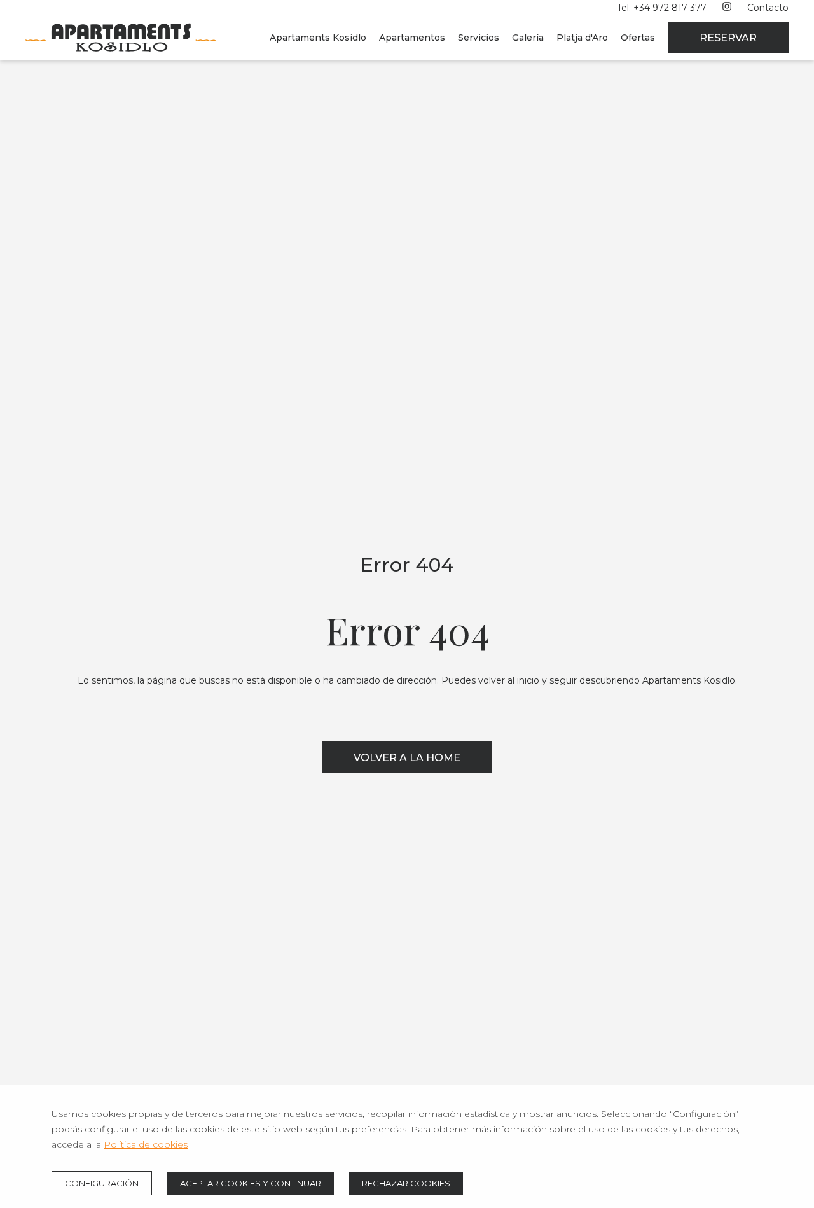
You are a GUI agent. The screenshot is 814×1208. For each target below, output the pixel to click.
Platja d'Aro (582, 37)
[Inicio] (120, 56)
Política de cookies (146, 1144)
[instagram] (726, 7)
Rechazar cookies (406, 1183)
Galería (528, 37)
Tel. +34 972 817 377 (662, 7)
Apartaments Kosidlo (318, 37)
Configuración (102, 1183)
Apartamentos (412, 37)
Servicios (478, 37)
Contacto (768, 7)
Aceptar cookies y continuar (250, 1183)
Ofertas (638, 37)
